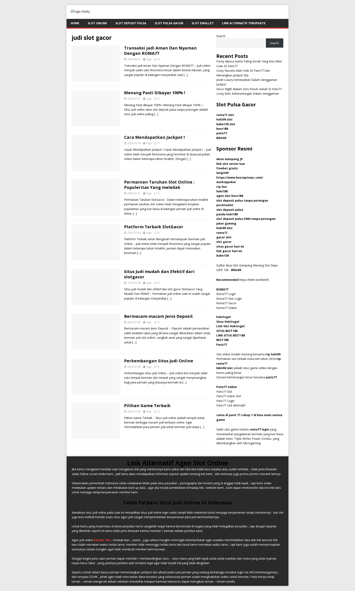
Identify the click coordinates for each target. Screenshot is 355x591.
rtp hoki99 (272, 354)
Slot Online (97, 23)
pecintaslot (224, 205)
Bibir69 (221, 138)
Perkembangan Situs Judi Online (158, 361)
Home (75, 23)
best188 (222, 129)
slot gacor (224, 242)
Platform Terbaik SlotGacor (153, 227)
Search (220, 36)
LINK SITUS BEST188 (230, 335)
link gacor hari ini (229, 251)
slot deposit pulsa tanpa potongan (242, 200)
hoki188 (222, 191)
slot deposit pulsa (229, 210)
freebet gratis (227, 168)
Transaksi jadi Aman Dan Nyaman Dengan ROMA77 (160, 50)
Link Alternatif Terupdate (243, 23)
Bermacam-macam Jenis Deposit (158, 316)
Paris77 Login (225, 401)
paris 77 (234, 415)
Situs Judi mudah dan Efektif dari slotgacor (159, 274)
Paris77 (221, 345)
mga (148, 59)
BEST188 (222, 340)
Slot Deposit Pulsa (130, 23)
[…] (186, 75)
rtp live (221, 187)
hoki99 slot (224, 119)
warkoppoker (226, 182)
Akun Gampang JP (229, 159)
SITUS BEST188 (226, 331)
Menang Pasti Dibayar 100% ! (154, 92)
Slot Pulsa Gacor (169, 23)
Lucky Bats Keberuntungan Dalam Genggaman (247, 93)
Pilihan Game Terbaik (147, 405)
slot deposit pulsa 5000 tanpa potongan (245, 219)
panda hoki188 (227, 214)
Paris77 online (227, 387)
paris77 (271, 377)
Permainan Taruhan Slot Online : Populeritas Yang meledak (159, 184)
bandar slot (102, 540)
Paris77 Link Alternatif (230, 405)
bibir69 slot (224, 368)
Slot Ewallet (203, 23)
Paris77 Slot (224, 392)
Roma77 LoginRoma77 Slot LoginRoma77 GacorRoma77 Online (229, 298)
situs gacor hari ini (230, 246)
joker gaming (226, 223)
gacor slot (224, 237)
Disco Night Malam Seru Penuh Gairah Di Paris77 (249, 89)
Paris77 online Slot (229, 396)
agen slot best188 (229, 196)
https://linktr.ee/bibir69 (254, 280)
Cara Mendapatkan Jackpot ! (154, 137)
